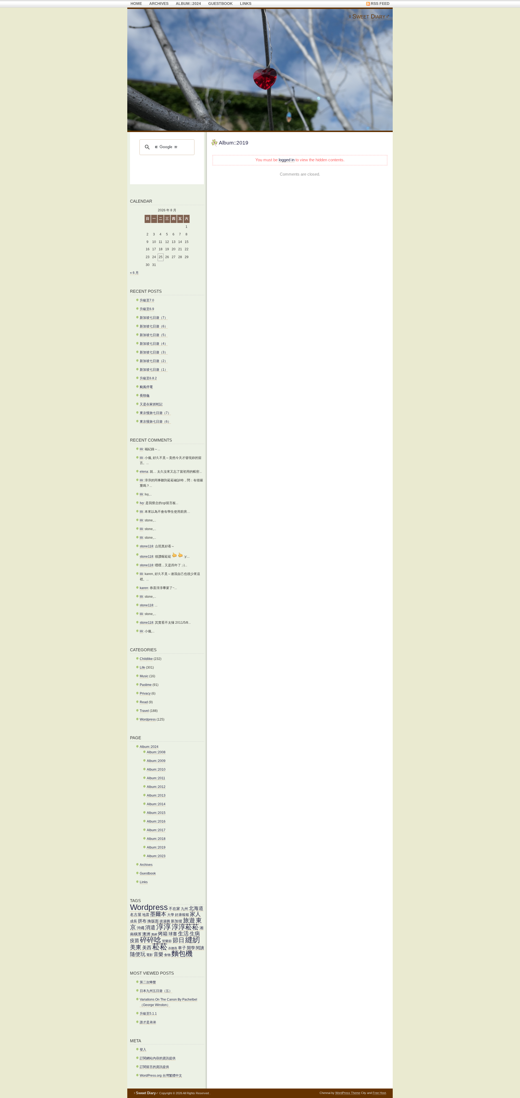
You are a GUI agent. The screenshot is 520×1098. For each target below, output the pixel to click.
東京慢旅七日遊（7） (155, 413)
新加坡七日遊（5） (154, 335)
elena (144, 472)
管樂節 (167, 941)
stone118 (146, 546)
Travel (144, 711)
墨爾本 (158, 914)
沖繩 (140, 928)
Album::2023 (156, 856)
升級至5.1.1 (148, 1013)
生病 (195, 933)
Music (144, 676)
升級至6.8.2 (148, 378)
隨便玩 (137, 954)
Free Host (379, 1092)
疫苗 (134, 940)
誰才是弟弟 (148, 1022)
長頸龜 (145, 395)
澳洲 (146, 934)
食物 (167, 955)
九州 (184, 909)
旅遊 (189, 920)
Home (136, 4)
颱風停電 (146, 387)
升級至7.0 (147, 300)
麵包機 (182, 953)
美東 (135, 947)
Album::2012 (156, 787)
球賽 (172, 934)
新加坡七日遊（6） (154, 326)
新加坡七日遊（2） (154, 361)
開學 (191, 947)
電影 (149, 955)
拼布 (142, 920)
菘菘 (159, 946)
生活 (183, 933)
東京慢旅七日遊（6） (155, 421)
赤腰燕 (172, 948)
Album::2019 (233, 143)
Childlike (146, 659)
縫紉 (192, 939)
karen (144, 588)
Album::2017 (156, 830)
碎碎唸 (150, 940)
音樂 (158, 954)
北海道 (196, 908)
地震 (145, 915)
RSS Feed (380, 4)
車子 (182, 947)
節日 (178, 940)
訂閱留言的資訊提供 (154, 1067)
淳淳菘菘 (185, 927)
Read (144, 702)
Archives (158, 4)
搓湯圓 (165, 921)
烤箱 (163, 933)
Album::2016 (156, 821)
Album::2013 (156, 795)
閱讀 (200, 947)
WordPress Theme (347, 1092)
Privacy (145, 693)
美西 (146, 947)
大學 (170, 915)
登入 (143, 1049)
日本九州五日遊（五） (156, 991)
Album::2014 (156, 804)
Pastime (146, 685)
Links (245, 4)
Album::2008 (156, 752)
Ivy (142, 503)
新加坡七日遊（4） (154, 344)
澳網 (154, 934)
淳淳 (163, 927)
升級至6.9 (147, 309)
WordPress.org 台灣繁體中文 (161, 1075)
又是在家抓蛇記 (151, 404)
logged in (286, 160)
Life (142, 667)
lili (141, 449)
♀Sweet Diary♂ (369, 16)
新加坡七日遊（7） (154, 318)
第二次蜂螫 (148, 982)
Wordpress (148, 719)
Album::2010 (156, 769)
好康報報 (182, 915)
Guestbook (220, 4)
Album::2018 (156, 839)
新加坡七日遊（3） (154, 352)
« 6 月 (134, 273)
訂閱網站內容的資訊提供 (158, 1058)
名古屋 (135, 914)
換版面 (153, 921)
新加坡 (176, 921)
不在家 (174, 908)
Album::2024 (188, 4)
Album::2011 (156, 778)
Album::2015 (156, 813)
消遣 (150, 927)
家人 (195, 914)
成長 (133, 921)
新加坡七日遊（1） (154, 370)
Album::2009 (156, 761)
